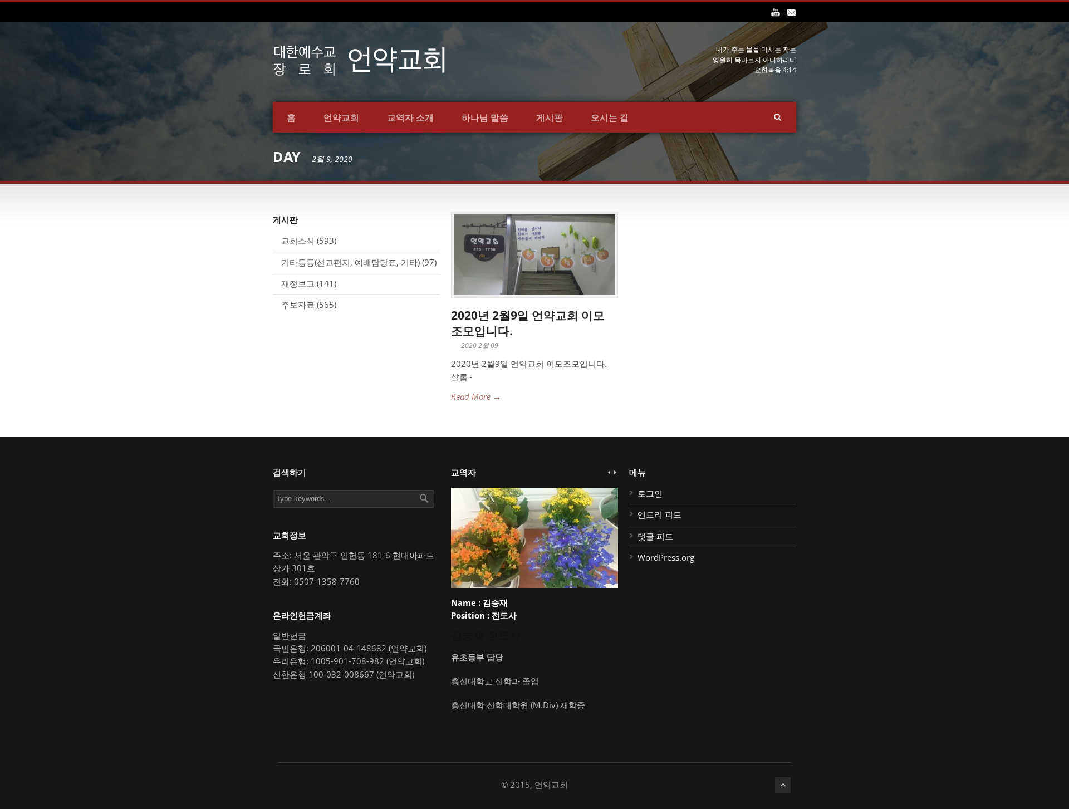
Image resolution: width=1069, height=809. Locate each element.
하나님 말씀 (485, 117)
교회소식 (298, 240)
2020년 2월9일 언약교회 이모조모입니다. (528, 322)
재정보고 (298, 283)
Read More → (476, 396)
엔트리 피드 (659, 514)
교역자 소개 (410, 117)
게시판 (549, 117)
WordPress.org (666, 557)
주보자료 (298, 304)
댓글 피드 (655, 536)
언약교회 (341, 117)
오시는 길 (610, 117)
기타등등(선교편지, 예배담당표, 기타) (350, 262)
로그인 (650, 493)
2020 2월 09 (479, 345)
